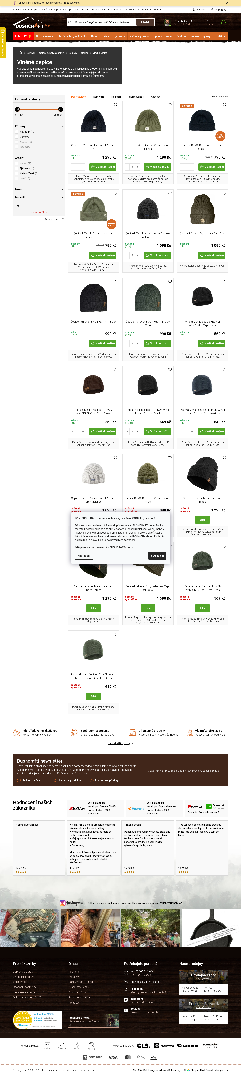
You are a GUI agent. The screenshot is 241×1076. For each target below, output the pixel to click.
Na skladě (27, 131)
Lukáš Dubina (168, 1070)
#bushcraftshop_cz (170, 903)
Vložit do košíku (105, 166)
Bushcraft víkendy (78, 987)
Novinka (25, 141)
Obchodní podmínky (24, 987)
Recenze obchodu (79, 997)
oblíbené (209, 24)
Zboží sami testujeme (94, 730)
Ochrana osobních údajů (27, 997)
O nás (18, 9)
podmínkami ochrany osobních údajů (199, 770)
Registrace (220, 9)
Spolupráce (69, 9)
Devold (25, 163)
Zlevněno (26, 136)
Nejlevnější (98, 97)
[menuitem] (23, 36)
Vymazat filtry (39, 212)
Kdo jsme (74, 971)
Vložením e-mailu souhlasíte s (183, 770)
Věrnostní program (151, 9)
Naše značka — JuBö (80, 981)
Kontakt (133, 9)
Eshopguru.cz (221, 1070)
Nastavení (84, 555)
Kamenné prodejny (90, 9)
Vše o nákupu (51, 9)
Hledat (145, 22)
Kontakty (73, 1002)
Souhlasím (157, 555)
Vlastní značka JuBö (208, 730)
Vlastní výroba (32, 9)
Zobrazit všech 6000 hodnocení (99, 812)
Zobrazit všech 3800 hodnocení (158, 812)
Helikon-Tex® (28, 173)
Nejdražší (116, 97)
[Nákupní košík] (221, 22)
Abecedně (156, 97)
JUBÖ (24, 178)
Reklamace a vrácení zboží (28, 992)
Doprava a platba (23, 971)
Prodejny (73, 976)
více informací (203, 979)
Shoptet (195, 1070)
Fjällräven (26, 168)
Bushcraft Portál (113, 9)
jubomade (26, 146)
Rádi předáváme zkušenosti (40, 730)
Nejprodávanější (136, 97)
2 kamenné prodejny (152, 730)
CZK (184, 9)
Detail (202, 520)
